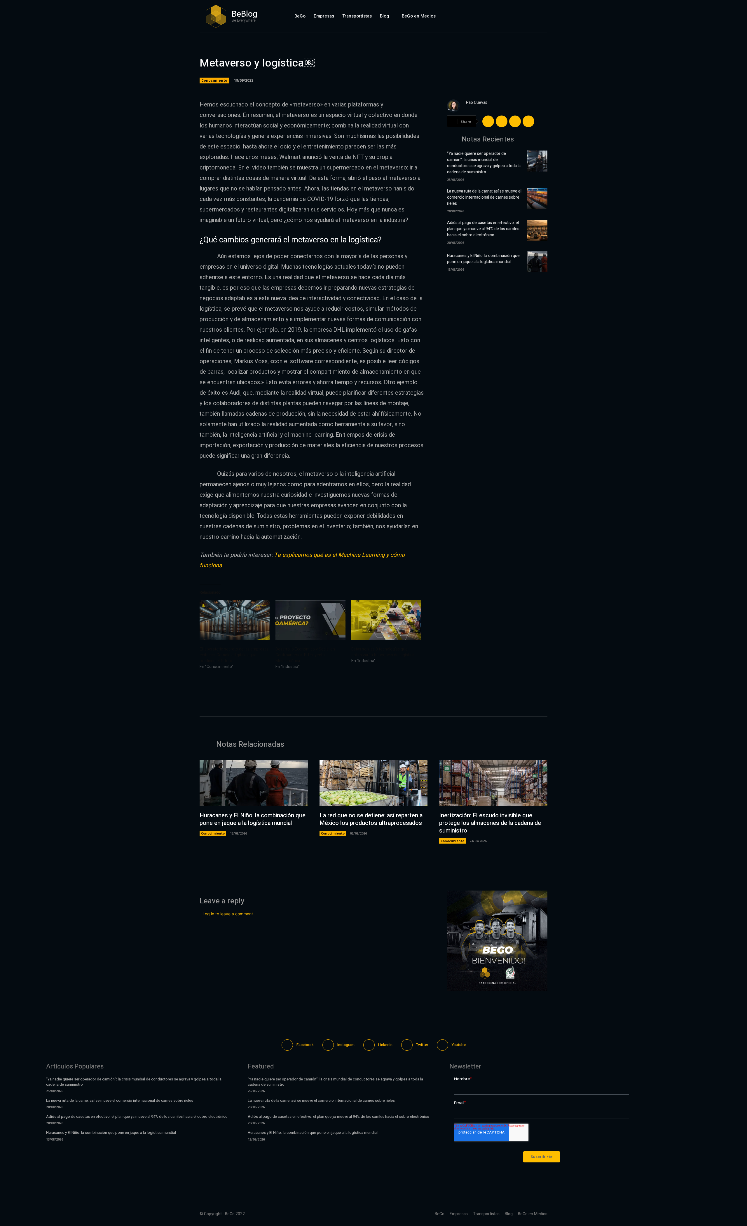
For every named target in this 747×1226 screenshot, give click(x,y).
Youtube (459, 1044)
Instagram (346, 1044)
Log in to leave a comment (228, 913)
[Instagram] (500, 16)
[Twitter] (528, 16)
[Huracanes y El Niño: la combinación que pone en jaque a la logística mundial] (537, 261)
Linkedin (385, 1044)
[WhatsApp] (528, 121)
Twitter (422, 1044)
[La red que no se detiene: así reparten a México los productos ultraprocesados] (374, 783)
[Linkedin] (514, 16)
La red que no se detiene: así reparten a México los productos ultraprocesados (371, 819)
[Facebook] (486, 16)
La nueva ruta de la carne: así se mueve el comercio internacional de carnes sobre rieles (484, 197)
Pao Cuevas (476, 102)
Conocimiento (214, 80)
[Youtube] (542, 16)
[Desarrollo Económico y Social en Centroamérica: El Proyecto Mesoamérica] (310, 620)
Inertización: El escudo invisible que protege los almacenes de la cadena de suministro (490, 823)
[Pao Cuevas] (453, 106)
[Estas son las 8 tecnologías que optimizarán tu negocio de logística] (386, 620)
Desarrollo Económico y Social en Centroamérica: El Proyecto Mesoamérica (305, 655)
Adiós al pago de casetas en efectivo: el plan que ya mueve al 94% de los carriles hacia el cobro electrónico (483, 229)
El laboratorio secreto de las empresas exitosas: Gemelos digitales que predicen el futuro (234, 655)
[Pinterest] (515, 121)
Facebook (305, 1044)
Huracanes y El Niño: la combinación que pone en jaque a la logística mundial (483, 259)
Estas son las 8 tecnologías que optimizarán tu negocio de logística (382, 652)
